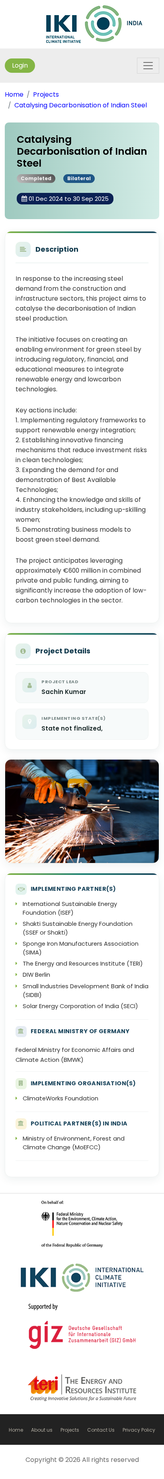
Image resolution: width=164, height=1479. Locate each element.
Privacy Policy (139, 1430)
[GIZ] (82, 1231)
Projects (46, 94)
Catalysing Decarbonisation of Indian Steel (80, 105)
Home (14, 94)
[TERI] (82, 1391)
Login (20, 65)
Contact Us (101, 1430)
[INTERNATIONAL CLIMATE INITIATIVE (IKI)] (94, 23)
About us (42, 1430)
